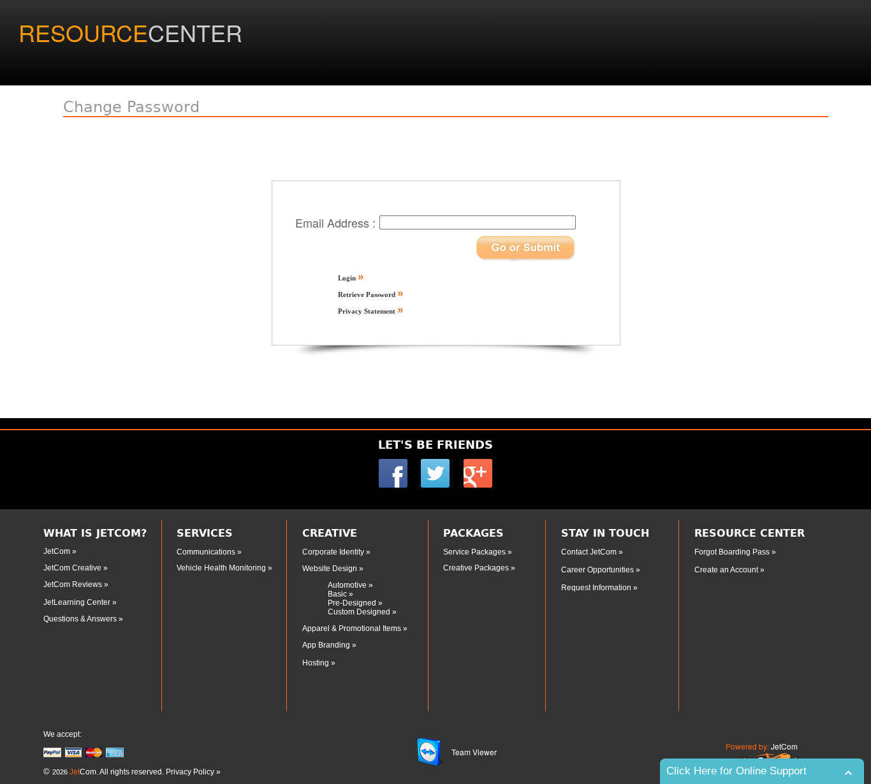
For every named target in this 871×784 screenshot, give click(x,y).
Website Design (330, 568)
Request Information (597, 587)
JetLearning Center (76, 602)
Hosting (316, 662)
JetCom (57, 551)
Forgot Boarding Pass (732, 552)
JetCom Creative (73, 567)
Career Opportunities (598, 569)
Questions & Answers (81, 618)
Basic (337, 594)
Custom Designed (359, 611)
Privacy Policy (190, 771)
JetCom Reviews (73, 584)
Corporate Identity (334, 552)
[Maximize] (851, 773)
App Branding (327, 645)
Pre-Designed (353, 603)
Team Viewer (474, 751)
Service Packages (474, 552)
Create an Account (727, 569)
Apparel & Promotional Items (352, 628)
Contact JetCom (589, 552)
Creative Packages (477, 567)
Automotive (348, 585)
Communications (207, 552)
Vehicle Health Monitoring (222, 567)
